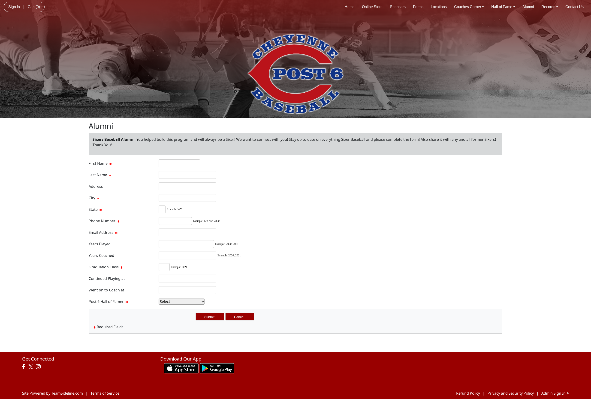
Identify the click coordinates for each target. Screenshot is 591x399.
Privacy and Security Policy (511, 393)
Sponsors (398, 7)
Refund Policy (468, 393)
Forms (418, 7)
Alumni (528, 7)
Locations (439, 7)
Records (548, 7)
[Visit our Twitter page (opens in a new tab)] (31, 366)
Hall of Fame (501, 7)
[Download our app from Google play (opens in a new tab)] (217, 367)
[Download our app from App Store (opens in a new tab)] (181, 367)
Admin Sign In (554, 393)
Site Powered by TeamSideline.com (52, 393)
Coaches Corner (467, 7)
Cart (34, 7)
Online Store (372, 7)
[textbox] (179, 163)
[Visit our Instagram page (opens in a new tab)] (39, 367)
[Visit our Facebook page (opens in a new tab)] (24, 367)
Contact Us (574, 7)
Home (350, 7)
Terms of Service (104, 393)
